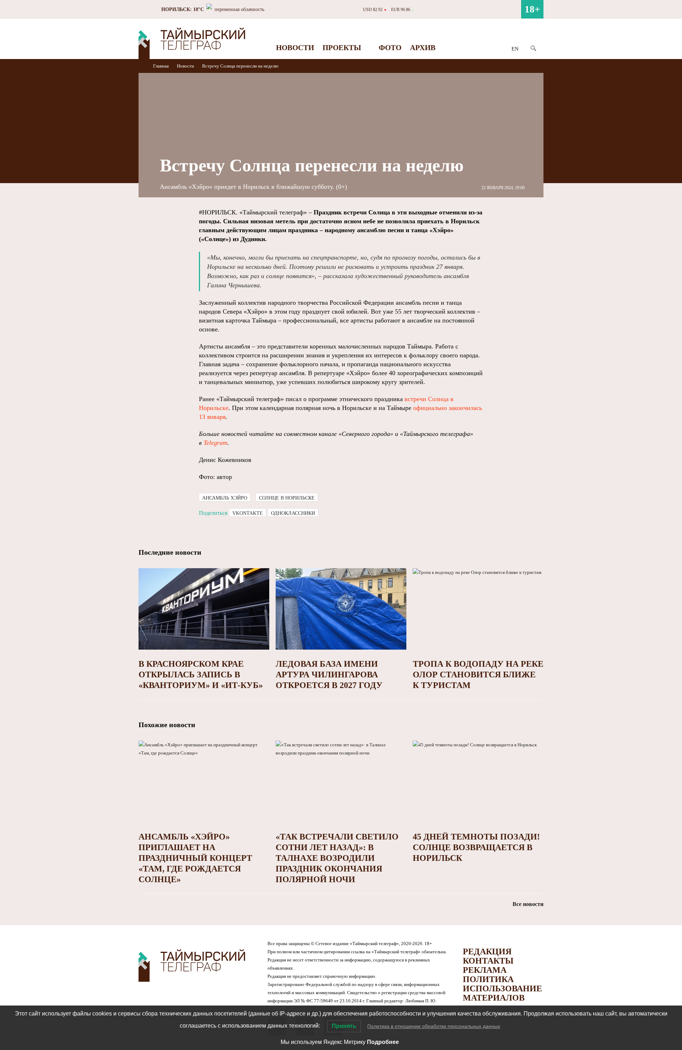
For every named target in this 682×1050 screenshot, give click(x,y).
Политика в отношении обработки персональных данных (433, 1026)
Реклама (485, 970)
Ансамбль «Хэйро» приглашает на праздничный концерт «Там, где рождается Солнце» (195, 858)
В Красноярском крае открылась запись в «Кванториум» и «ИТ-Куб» (201, 674)
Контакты (488, 960)
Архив (422, 47)
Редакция (487, 951)
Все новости (528, 904)
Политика (488, 979)
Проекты (342, 47)
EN (515, 49)
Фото (390, 47)
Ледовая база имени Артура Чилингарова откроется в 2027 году (329, 674)
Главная (161, 66)
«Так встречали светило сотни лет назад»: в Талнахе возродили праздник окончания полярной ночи (337, 858)
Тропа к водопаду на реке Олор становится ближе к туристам (478, 674)
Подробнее (383, 1042)
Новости (295, 47)
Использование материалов (502, 993)
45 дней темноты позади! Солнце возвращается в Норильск (476, 847)
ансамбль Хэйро (224, 498)
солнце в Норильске (287, 498)
